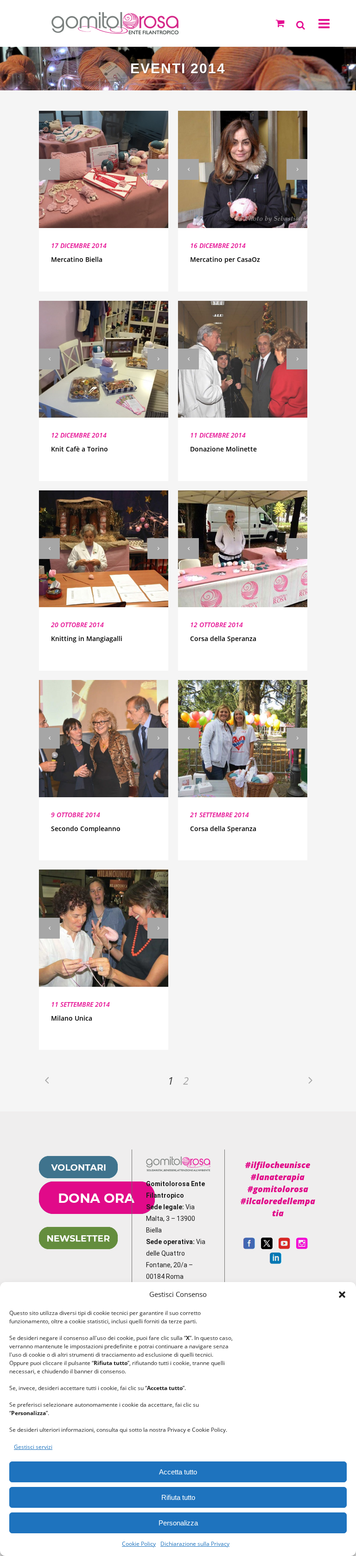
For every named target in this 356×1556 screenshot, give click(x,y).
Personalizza (178, 1523)
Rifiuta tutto (178, 1497)
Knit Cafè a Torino (79, 449)
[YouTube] (284, 1247)
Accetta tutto (178, 1472)
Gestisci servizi (33, 1447)
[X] (267, 1247)
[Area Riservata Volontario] (78, 1176)
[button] (342, 1294)
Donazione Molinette (223, 449)
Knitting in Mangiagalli (86, 638)
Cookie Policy (139, 1544)
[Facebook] (249, 1247)
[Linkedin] (275, 1261)
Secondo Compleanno (86, 828)
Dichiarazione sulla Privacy (194, 1544)
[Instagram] (302, 1247)
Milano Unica (71, 1018)
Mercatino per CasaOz (225, 259)
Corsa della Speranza (223, 638)
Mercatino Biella (76, 259)
